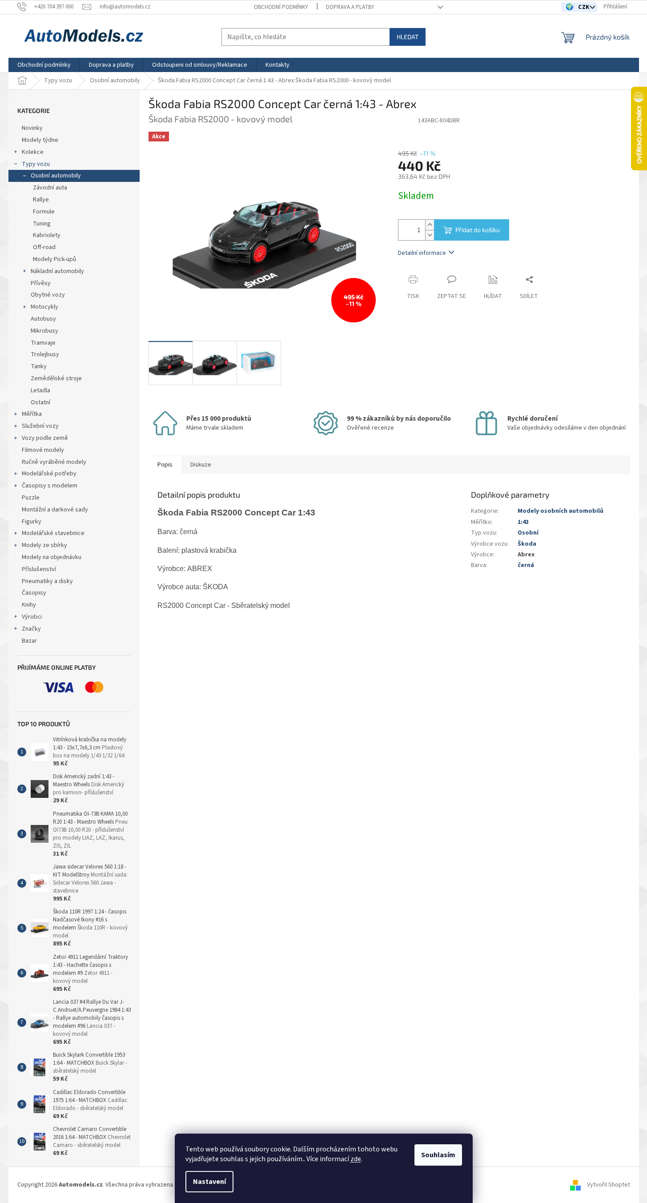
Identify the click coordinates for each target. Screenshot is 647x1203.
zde (355, 1159)
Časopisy (34, 592)
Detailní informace (422, 253)
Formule (44, 211)
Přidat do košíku (477, 229)
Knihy (29, 604)
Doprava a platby (350, 7)
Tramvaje (43, 342)
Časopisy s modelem (49, 485)
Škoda (527, 543)
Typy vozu (36, 164)
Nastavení (209, 1182)
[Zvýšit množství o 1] (429, 225)
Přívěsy (41, 283)
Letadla (40, 390)
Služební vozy (40, 426)
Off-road (44, 247)
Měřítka (32, 414)
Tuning (42, 223)
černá (526, 565)
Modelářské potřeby (49, 473)
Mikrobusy (44, 330)
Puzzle (31, 497)
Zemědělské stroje (56, 378)
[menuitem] (44, 65)
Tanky (39, 366)
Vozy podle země (45, 438)
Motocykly (44, 306)
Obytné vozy (48, 294)
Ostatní (40, 402)
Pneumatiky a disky (47, 581)
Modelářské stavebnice (53, 533)
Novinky (32, 128)
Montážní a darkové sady (55, 509)
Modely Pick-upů (54, 259)
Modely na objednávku (51, 557)
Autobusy (43, 318)
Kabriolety (46, 235)
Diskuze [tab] (200, 464)
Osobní (528, 532)
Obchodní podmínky (281, 7)
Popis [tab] (165, 464)
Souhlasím (438, 1155)
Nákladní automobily (57, 271)
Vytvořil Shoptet (608, 1184)
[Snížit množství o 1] (429, 235)
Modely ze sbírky (44, 545)
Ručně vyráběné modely (54, 462)
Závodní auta (50, 187)
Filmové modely (43, 450)
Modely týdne (40, 140)
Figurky (31, 521)
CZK (584, 7)
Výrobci (32, 616)
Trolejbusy (45, 354)
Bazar (29, 640)
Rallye (41, 199)
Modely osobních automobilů (560, 511)
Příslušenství (39, 569)
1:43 (523, 522)
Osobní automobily (56, 175)
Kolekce (33, 152)
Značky (31, 628)
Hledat (407, 36)
